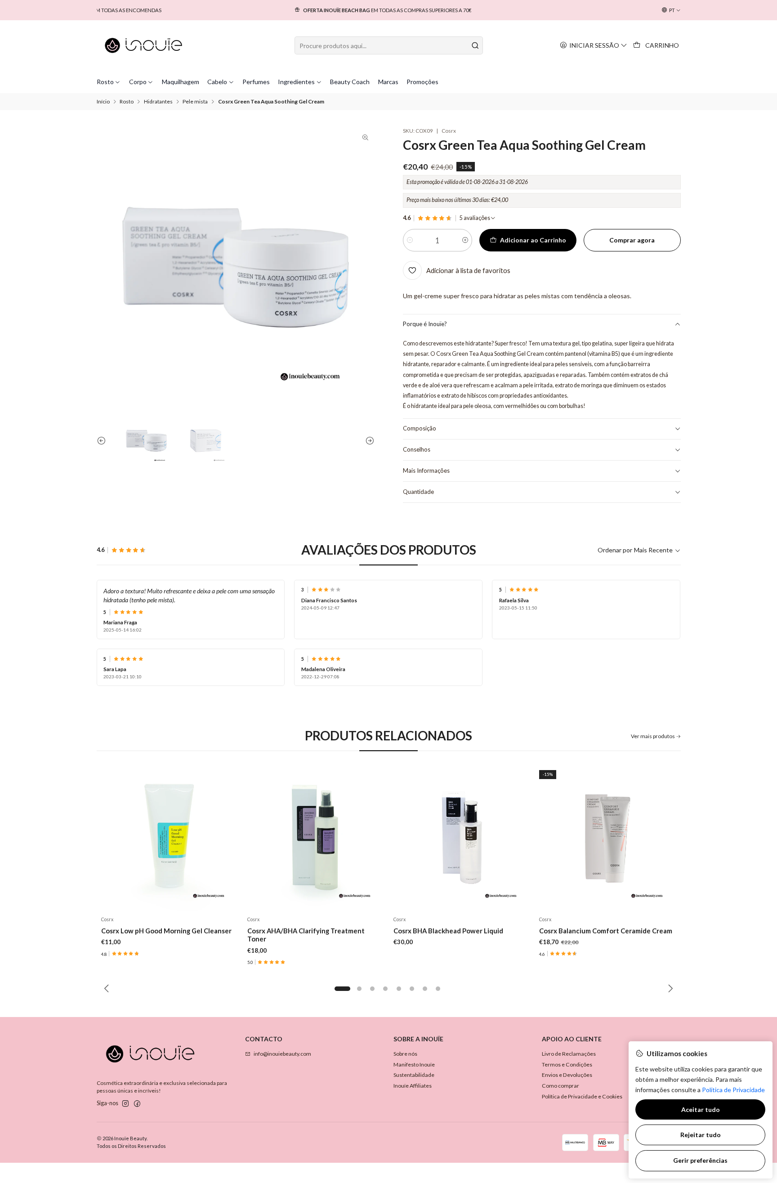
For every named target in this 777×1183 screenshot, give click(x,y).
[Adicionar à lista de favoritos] (228, 838)
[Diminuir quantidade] (409, 240)
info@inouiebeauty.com (282, 1053)
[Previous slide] (103, 441)
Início (103, 101)
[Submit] (475, 45)
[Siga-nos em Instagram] (125, 1104)
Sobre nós (405, 1053)
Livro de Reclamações (569, 1053)
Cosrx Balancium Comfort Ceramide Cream (605, 931)
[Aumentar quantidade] (465, 240)
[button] (343, 988)
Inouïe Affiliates (412, 1085)
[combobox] (389, 45)
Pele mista (195, 101)
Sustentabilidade (413, 1074)
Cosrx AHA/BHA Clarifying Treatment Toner (306, 935)
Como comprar (560, 1085)
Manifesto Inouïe (414, 1064)
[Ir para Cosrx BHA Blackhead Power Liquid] (461, 839)
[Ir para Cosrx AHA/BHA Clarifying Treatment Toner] (315, 839)
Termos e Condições (567, 1064)
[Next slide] (368, 441)
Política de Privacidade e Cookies (582, 1096)
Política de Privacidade (733, 1089)
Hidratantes (158, 101)
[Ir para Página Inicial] (144, 45)
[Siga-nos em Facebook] (137, 1104)
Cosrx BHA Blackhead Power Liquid (448, 931)
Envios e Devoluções (567, 1074)
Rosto (127, 101)
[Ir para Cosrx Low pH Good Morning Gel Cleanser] (170, 839)
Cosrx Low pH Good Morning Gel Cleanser (166, 931)
